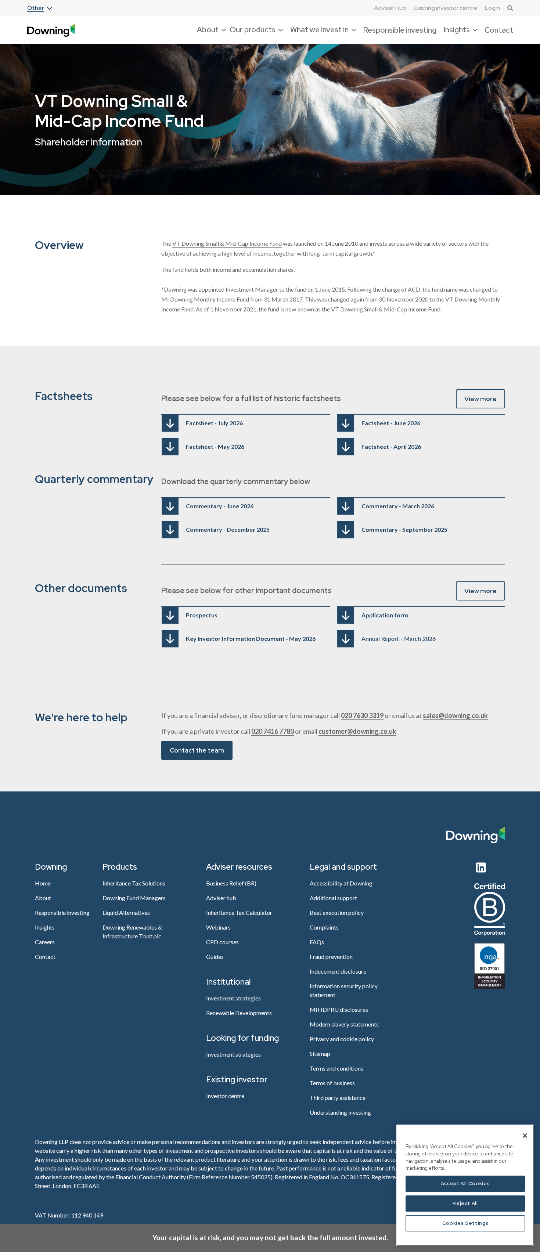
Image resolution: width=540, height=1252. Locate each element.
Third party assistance (338, 1097)
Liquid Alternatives (126, 912)
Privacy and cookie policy (342, 1038)
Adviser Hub (390, 8)
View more (480, 399)
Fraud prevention (331, 956)
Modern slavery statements (344, 1024)
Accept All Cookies (465, 1183)
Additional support (333, 897)
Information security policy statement (344, 990)
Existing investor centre (446, 8)
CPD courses (222, 941)
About (43, 897)
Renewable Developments (239, 1012)
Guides (215, 956)
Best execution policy (337, 912)
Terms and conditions (336, 1068)
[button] (39, 8)
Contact (499, 30)
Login (492, 8)
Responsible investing (399, 30)
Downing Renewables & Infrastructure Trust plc (132, 931)
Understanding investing (340, 1112)
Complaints (324, 927)
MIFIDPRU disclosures (339, 1009)
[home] (51, 30)
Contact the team (197, 750)
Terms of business (332, 1082)
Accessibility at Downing (341, 883)
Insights (45, 927)
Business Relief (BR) (231, 883)
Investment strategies (233, 998)
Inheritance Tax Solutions (133, 883)
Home (43, 883)
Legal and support (343, 867)
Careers (45, 941)
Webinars (218, 927)
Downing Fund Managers (134, 897)
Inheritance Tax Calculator (239, 912)
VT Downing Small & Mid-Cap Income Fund (227, 243)
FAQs (317, 941)
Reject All (465, 1203)
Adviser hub (221, 897)
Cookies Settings (465, 1223)
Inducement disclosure (338, 971)
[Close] (525, 1135)
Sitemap (320, 1053)
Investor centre (225, 1095)
